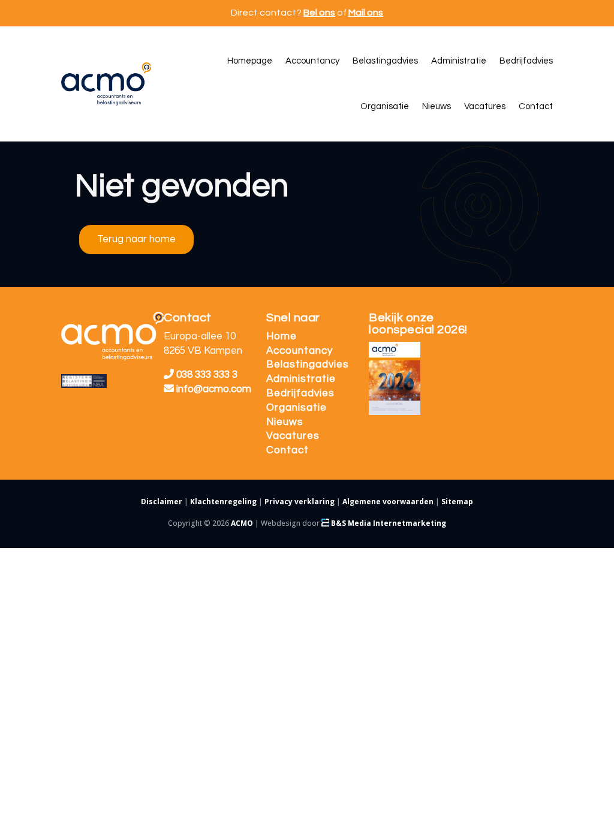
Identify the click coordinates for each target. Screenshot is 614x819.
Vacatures (293, 435)
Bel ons (319, 12)
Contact (287, 450)
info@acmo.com (213, 389)
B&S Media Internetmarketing (387, 523)
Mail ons (365, 12)
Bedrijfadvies (300, 393)
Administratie (301, 379)
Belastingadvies (307, 364)
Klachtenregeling (223, 501)
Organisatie (296, 407)
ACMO (242, 523)
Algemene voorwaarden (388, 501)
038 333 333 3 (205, 374)
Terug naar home (136, 239)
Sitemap (457, 501)
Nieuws (284, 422)
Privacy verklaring (299, 501)
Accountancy (299, 350)
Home (281, 336)
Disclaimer (161, 501)
